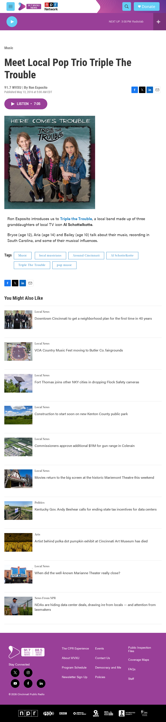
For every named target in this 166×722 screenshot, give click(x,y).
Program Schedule (74, 667)
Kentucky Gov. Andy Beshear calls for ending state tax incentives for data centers (96, 509)
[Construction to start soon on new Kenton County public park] (18, 415)
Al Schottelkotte (122, 255)
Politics (40, 502)
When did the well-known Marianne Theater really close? (77, 572)
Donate (148, 6)
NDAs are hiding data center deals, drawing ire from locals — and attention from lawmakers (95, 607)
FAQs (132, 669)
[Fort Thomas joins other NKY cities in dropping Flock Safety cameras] (18, 383)
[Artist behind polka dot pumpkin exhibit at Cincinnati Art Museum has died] (18, 542)
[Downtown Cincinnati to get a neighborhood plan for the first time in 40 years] (18, 319)
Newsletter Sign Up (74, 677)
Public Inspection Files (139, 649)
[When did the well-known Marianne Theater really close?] (18, 574)
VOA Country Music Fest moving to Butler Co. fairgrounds (79, 350)
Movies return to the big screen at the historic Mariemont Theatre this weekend (94, 477)
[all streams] (159, 21)
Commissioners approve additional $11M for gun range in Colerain (85, 445)
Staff (131, 678)
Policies (100, 677)
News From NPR (45, 598)
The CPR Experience (75, 648)
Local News (42, 312)
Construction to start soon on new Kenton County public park (81, 413)
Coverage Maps (138, 659)
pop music (64, 265)
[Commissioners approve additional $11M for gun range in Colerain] (18, 447)
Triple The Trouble (32, 265)
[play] (11, 21)
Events (99, 648)
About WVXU (70, 658)
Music (8, 48)
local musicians (50, 255)
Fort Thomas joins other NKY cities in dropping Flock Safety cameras (87, 381)
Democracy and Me (108, 667)
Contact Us (102, 658)
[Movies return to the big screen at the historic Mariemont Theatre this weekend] (18, 478)
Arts (37, 534)
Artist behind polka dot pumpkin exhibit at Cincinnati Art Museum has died (91, 540)
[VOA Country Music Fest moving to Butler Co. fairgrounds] (18, 351)
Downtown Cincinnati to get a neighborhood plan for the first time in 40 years (93, 318)
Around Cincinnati (86, 255)
